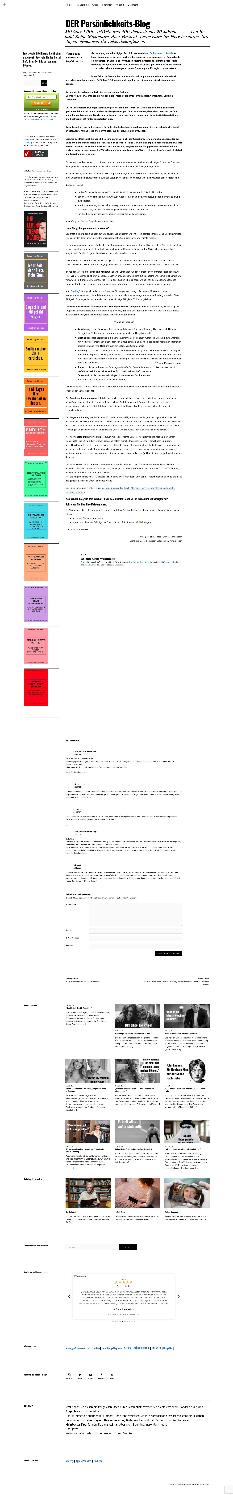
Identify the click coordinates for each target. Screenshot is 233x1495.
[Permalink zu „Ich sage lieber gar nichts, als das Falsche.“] (187, 1142)
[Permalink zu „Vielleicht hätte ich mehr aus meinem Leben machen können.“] (137, 1082)
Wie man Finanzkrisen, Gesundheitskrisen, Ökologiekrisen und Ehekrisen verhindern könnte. (176, 982)
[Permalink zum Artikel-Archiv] (88, 1208)
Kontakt (120, 4)
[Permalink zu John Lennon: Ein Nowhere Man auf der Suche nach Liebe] (187, 1082)
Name (69, 930)
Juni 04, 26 (169, 1086)
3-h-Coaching (82, 4)
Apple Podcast (83, 1461)
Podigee (98, 1461)
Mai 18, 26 (69, 1146)
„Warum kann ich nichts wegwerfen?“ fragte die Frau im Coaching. (85, 1150)
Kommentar (71, 904)
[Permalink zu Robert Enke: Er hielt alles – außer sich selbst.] (137, 1142)
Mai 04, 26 (119, 1146)
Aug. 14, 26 (119, 1031)
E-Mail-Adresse (73, 937)
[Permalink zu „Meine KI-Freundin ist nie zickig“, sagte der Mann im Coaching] (88, 1082)
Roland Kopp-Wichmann (43, 72)
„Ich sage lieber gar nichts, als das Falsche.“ (183, 1149)
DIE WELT (156, 1348)
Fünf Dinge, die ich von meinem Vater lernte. (132, 1033)
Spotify (69, 1461)
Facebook (101, 1378)
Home (69, 4)
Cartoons (119, 565)
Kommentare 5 (28, 75)
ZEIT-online (94, 1348)
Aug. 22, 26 (70, 1005)
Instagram (69, 1378)
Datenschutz (134, 4)
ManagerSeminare (75, 1348)
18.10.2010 (76, 812)
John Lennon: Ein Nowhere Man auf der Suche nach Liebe (185, 1089)
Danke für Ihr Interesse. (77, 529)
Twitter (79, 1378)
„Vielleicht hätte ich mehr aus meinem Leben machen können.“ (135, 1089)
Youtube (90, 1378)
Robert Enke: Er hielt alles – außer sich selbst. (134, 1149)
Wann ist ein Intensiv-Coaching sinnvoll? (181, 1033)
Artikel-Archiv (71, 1212)
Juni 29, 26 (119, 1086)
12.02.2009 (76, 834)
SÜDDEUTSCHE (142, 1348)
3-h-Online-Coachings (139, 562)
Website (69, 945)
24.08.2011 (76, 754)
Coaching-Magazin (112, 1348)
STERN (127, 1348)
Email (112, 1378)
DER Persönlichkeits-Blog (108, 23)
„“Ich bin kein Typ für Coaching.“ (79, 1008)
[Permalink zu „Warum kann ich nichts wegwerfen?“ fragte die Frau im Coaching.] (88, 1142)
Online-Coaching (171, 1212)
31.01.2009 (27, 72)
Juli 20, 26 (69, 1086)
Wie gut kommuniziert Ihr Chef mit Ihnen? (83, 980)
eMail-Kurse (90, 565)
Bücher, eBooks (171, 562)
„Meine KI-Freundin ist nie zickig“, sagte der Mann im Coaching (86, 1089)
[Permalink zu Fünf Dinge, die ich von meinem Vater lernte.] (137, 1027)
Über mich (107, 4)
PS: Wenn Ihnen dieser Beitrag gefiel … (85, 509)
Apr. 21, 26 (169, 1146)
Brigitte (167, 1348)
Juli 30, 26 (168, 1031)
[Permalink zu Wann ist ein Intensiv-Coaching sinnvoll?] (187, 1027)
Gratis (95, 4)
